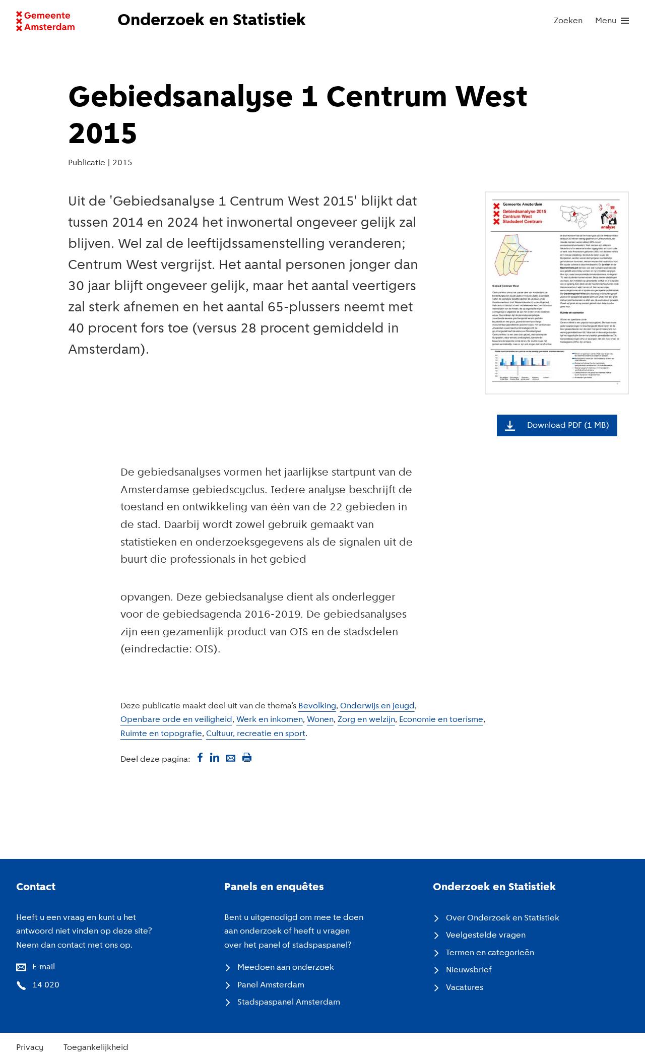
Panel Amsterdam (270, 985)
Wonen (320, 719)
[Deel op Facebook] (198, 757)
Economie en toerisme (441, 719)
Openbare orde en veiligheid (176, 719)
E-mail (43, 967)
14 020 (45, 985)
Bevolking (317, 706)
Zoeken (568, 21)
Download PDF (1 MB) (568, 425)
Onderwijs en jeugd (377, 706)
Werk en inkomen (269, 719)
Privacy (29, 1047)
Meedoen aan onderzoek (285, 967)
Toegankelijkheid (95, 1047)
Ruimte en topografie (161, 733)
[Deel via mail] (231, 757)
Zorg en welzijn (366, 719)
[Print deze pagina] (247, 757)
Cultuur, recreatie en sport (255, 733)
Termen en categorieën (490, 953)
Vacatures (464, 987)
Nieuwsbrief (469, 970)
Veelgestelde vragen (486, 935)
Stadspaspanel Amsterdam (288, 1002)
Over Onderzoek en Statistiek (502, 918)
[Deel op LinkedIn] (215, 757)
